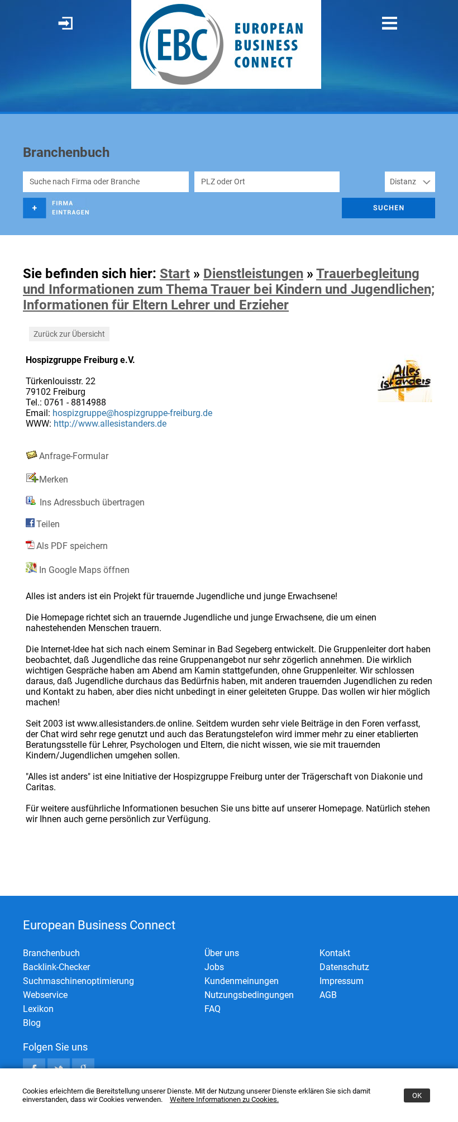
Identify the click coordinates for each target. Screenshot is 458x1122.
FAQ (212, 1009)
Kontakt (334, 953)
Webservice (45, 995)
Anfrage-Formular (73, 456)
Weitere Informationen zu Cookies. (224, 1099)
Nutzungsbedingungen (249, 995)
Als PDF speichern (72, 546)
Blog (32, 1023)
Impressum (341, 981)
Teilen (48, 524)
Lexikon (38, 1009)
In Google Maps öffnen (83, 570)
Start (175, 273)
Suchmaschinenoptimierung (78, 981)
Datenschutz (344, 967)
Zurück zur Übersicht (69, 334)
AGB (328, 995)
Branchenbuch (51, 953)
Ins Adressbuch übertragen (91, 502)
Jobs (214, 967)
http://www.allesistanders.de (110, 423)
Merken (53, 479)
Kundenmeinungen (241, 981)
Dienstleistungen (253, 273)
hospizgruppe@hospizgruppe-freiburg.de (132, 413)
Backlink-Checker (56, 967)
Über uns (221, 953)
